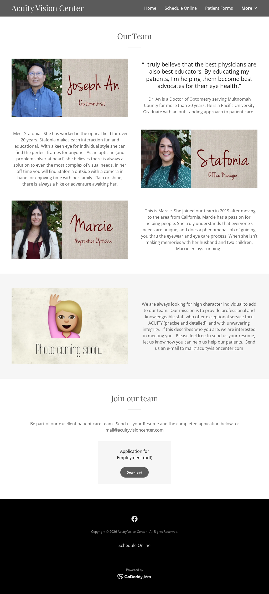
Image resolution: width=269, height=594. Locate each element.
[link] (73, 9)
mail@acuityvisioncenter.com (214, 348)
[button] (249, 8)
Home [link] (150, 8)
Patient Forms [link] (219, 8)
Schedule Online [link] (181, 8)
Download (134, 472)
